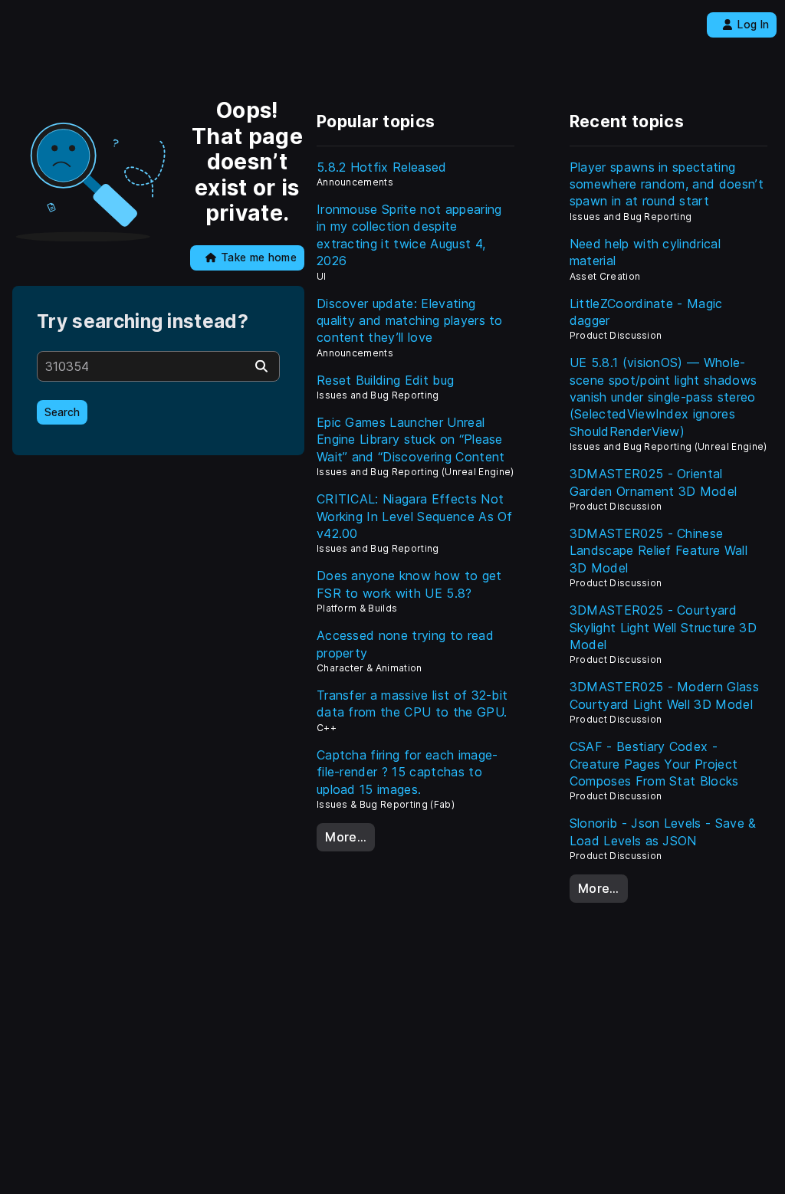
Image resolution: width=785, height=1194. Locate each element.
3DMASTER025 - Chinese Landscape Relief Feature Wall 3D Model (658, 551)
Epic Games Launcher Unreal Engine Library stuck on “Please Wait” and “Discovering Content (411, 439)
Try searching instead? (142, 321)
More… (345, 837)
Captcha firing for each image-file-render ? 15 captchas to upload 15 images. (407, 772)
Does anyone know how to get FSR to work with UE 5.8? (409, 584)
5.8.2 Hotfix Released (382, 167)
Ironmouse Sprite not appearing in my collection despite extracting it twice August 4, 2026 (409, 235)
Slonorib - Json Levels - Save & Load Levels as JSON (663, 831)
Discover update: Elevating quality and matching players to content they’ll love (410, 321)
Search (62, 412)
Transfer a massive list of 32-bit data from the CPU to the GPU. (412, 703)
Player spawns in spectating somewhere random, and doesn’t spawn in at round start (667, 184)
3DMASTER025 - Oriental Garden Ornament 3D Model (653, 482)
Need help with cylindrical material (645, 252)
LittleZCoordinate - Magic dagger (646, 312)
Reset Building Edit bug (385, 380)
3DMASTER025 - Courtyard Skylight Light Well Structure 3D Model (663, 627)
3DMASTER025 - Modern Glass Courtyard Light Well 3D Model (664, 695)
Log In (753, 24)
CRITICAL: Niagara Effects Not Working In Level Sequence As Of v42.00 (415, 516)
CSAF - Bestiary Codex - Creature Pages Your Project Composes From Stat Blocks (654, 764)
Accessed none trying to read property (405, 644)
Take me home (259, 257)
